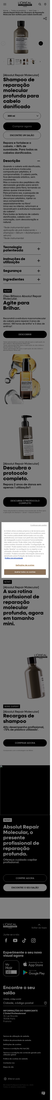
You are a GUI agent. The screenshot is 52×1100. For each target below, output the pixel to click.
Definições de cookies (25, 565)
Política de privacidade (14, 558)
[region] (25, 550)
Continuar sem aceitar (38, 525)
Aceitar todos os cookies (25, 572)
